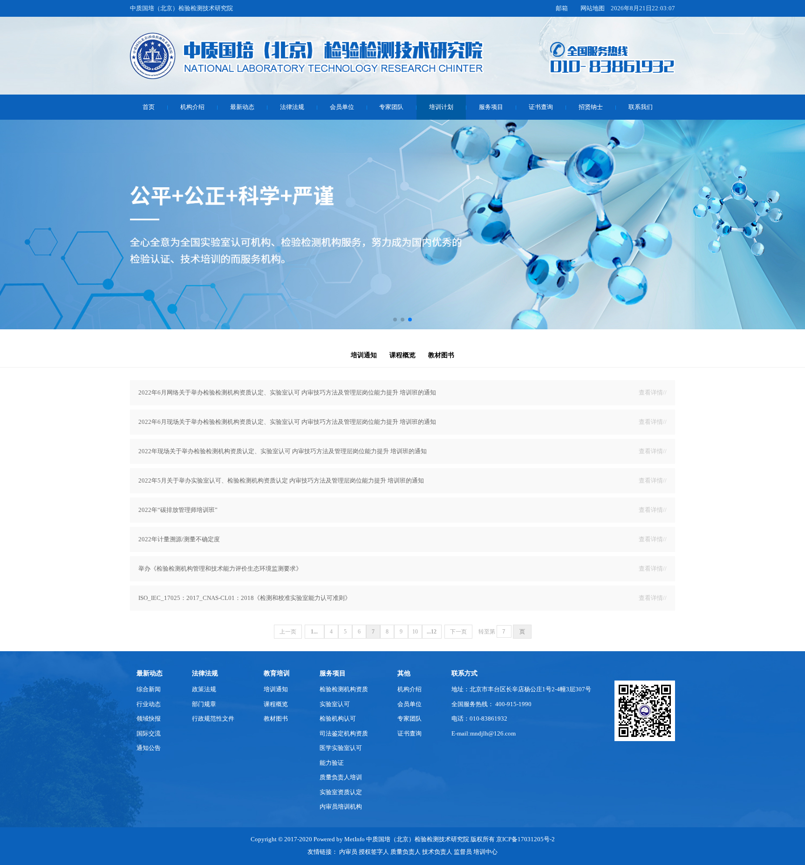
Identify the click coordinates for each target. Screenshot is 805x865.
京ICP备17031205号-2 (525, 839)
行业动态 (148, 704)
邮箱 (562, 8)
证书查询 (541, 107)
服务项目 (491, 107)
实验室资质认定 (341, 792)
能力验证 (332, 763)
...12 (432, 631)
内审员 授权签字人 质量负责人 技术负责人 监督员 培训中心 (418, 852)
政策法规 (204, 689)
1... (314, 631)
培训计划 (441, 107)
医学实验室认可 (341, 748)
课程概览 (402, 355)
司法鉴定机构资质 (344, 733)
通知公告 (148, 748)
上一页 (288, 631)
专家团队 (391, 107)
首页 (149, 107)
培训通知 (364, 355)
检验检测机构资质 (344, 689)
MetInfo (354, 839)
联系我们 (640, 107)
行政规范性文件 (213, 718)
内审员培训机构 (341, 807)
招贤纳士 (591, 107)
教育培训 (277, 673)
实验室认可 (335, 704)
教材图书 (441, 355)
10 (415, 631)
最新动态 (242, 107)
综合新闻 (148, 689)
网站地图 (592, 8)
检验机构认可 (338, 718)
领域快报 (148, 718)
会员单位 (342, 107)
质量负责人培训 (341, 777)
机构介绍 (192, 107)
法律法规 (292, 107)
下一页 (458, 631)
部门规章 (204, 704)
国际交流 (148, 733)
